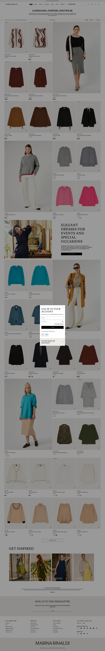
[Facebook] (46, 334)
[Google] (42, 334)
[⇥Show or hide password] (62, 321)
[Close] (63, 307)
